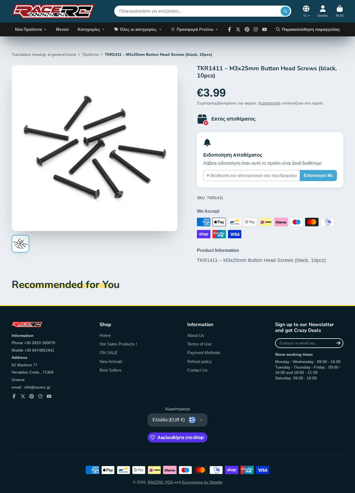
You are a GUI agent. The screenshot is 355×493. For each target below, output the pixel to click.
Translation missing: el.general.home (44, 54)
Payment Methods (203, 352)
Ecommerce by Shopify (202, 482)
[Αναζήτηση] (285, 11)
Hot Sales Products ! (118, 344)
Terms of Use (199, 344)
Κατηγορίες (89, 29)
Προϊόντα (90, 54)
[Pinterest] (247, 29)
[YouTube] (49, 396)
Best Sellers (110, 370)
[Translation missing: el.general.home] (53, 11)
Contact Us (197, 370)
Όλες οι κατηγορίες (138, 29)
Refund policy (199, 361)
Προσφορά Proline (195, 29)
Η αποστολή (269, 103)
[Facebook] (229, 29)
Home (105, 335)
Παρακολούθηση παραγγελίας (311, 29)
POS (169, 482)
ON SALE (109, 352)
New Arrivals (111, 361)
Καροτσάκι (339, 11)
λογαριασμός (322, 11)
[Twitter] (238, 29)
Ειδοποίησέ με (318, 175)
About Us (195, 335)
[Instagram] (255, 29)
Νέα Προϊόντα (28, 29)
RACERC (156, 482)
